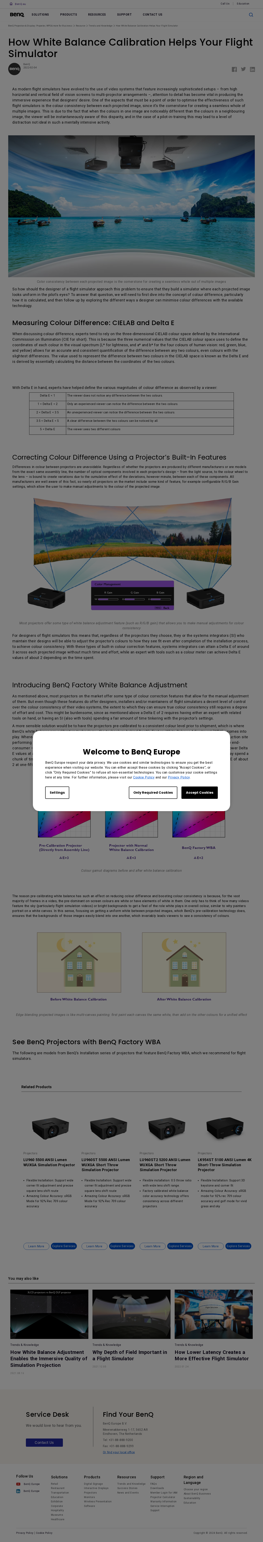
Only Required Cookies (153, 792)
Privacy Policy (179, 777)
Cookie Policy (144, 777)
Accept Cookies (199, 792)
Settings (57, 792)
